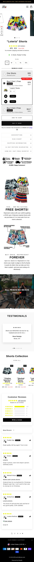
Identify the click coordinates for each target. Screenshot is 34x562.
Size (17, 59)
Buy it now (17, 123)
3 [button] (17, 533)
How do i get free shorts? (17, 151)
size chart (17, 139)
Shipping (14, 50)
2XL (26, 62)
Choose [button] (13, 96)
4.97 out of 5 (22, 400)
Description (17, 135)
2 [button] (14, 533)
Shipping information (17, 143)
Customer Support (16, 540)
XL (20, 62)
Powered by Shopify (17, 560)
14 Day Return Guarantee (16, 147)
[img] (7, 437)
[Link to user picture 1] (17, 521)
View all (17, 360)
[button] (13, 46)
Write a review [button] (17, 420)
